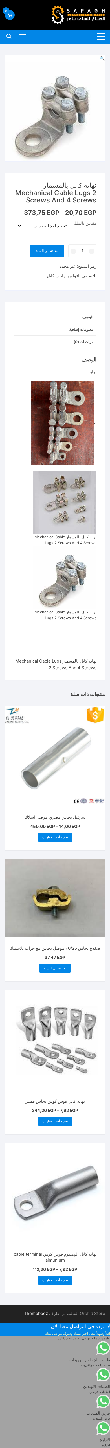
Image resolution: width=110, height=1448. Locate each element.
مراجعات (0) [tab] (83, 341)
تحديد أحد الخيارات (55, 837)
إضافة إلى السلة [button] (55, 968)
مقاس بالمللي (83, 223)
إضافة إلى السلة (47, 251)
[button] (102, 58)
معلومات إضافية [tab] (81, 329)
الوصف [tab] (87, 317)
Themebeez (36, 1313)
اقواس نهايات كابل (63, 275)
